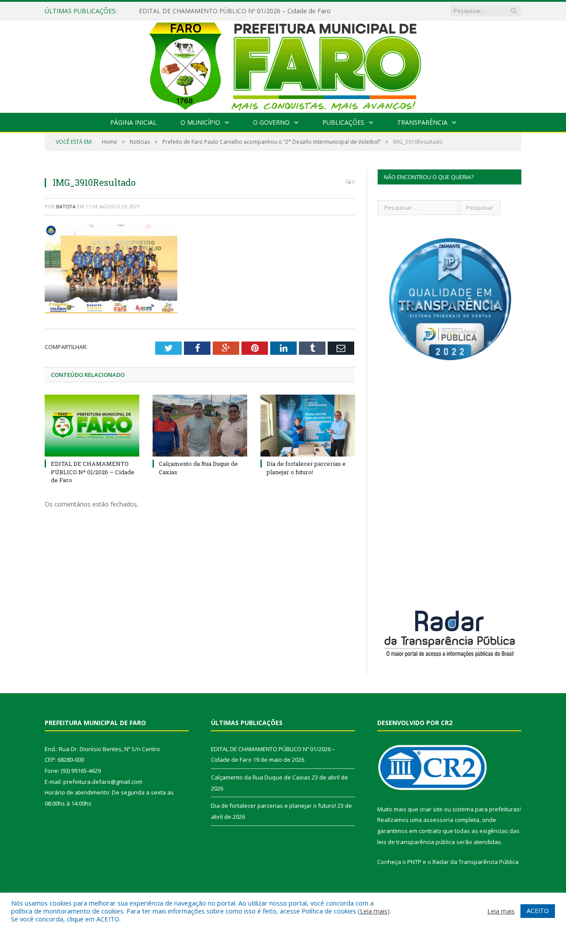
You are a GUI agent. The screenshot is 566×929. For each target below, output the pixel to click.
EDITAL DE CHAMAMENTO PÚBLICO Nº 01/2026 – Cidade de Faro (235, 11)
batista (66, 206)
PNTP (414, 862)
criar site (431, 809)
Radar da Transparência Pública (475, 862)
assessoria (438, 820)
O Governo (271, 122)
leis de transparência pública (416, 842)
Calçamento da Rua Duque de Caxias (260, 777)
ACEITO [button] (538, 910)
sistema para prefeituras (486, 809)
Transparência (422, 122)
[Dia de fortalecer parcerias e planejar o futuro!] (307, 426)
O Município (200, 122)
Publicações (343, 122)
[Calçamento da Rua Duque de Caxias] (200, 426)
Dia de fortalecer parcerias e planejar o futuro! (306, 468)
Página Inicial (133, 122)
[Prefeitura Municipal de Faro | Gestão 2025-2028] (283, 64)
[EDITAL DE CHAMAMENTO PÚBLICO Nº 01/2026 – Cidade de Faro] (92, 426)
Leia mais (373, 910)
